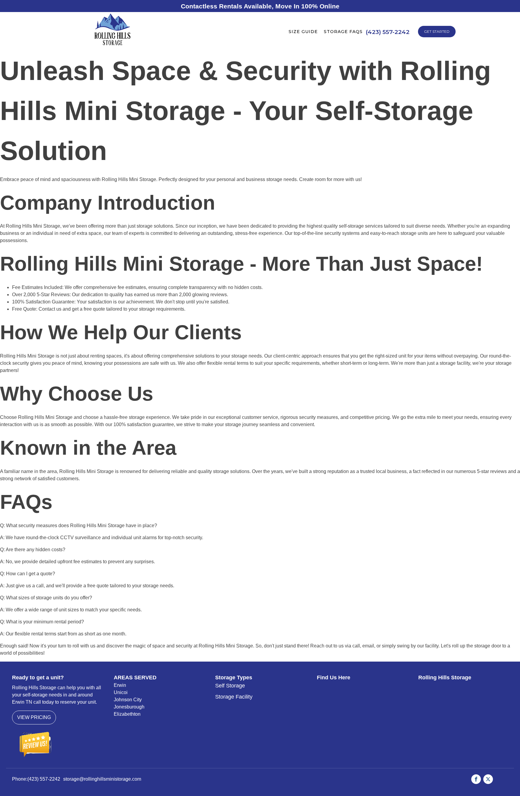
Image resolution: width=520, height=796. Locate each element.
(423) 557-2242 (43, 779)
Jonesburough (129, 706)
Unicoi (121, 692)
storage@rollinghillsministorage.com (102, 779)
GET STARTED (437, 31)
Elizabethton (127, 714)
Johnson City (128, 699)
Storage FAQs (343, 31)
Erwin (120, 685)
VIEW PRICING (34, 717)
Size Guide (303, 31)
